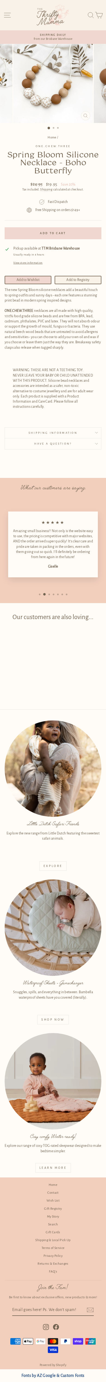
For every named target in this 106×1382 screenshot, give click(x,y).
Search (53, 1224)
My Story (53, 1216)
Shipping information (53, 432)
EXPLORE (53, 866)
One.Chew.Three (53, 146)
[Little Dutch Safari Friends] (53, 768)
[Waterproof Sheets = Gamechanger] (53, 927)
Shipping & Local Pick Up (52, 1240)
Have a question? (53, 443)
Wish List (53, 1200)
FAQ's (53, 1271)
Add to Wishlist (28, 280)
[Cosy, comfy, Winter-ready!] (53, 1081)
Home (52, 137)
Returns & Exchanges (53, 1264)
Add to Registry (77, 280)
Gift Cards (53, 1232)
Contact (52, 1193)
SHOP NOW (53, 1019)
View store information (28, 262)
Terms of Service (53, 1248)
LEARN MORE (53, 1167)
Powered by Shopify (53, 1365)
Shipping (46, 189)
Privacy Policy (53, 1256)
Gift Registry (53, 1209)
